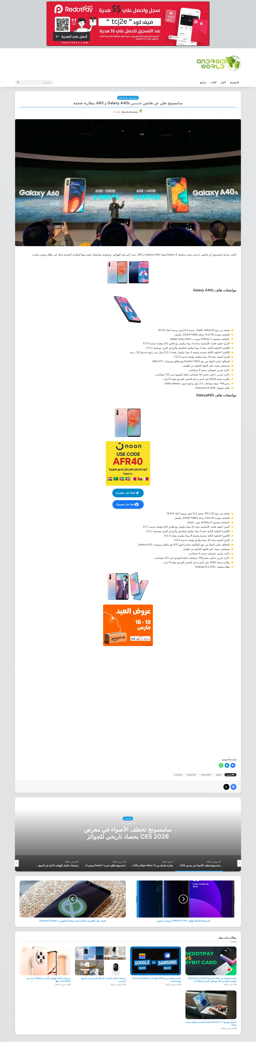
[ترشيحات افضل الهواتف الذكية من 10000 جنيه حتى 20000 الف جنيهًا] (45, 961)
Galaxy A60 (191, 775)
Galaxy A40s (206, 775)
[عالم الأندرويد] (219, 63)
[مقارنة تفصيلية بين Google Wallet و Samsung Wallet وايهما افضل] (155, 961)
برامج (203, 82)
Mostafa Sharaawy (130, 112)
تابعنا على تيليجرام (125, 492)
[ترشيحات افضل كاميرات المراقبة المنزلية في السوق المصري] (100, 961)
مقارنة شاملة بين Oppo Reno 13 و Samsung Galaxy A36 (128, 833)
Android (128, 818)
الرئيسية (234, 82)
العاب (213, 82)
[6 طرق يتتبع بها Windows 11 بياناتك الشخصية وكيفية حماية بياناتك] (210, 1005)
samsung (178, 775)
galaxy (218, 775)
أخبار (223, 82)
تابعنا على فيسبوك (125, 504)
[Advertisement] (147, 702)
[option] (128, 834)
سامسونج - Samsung (128, 98)
